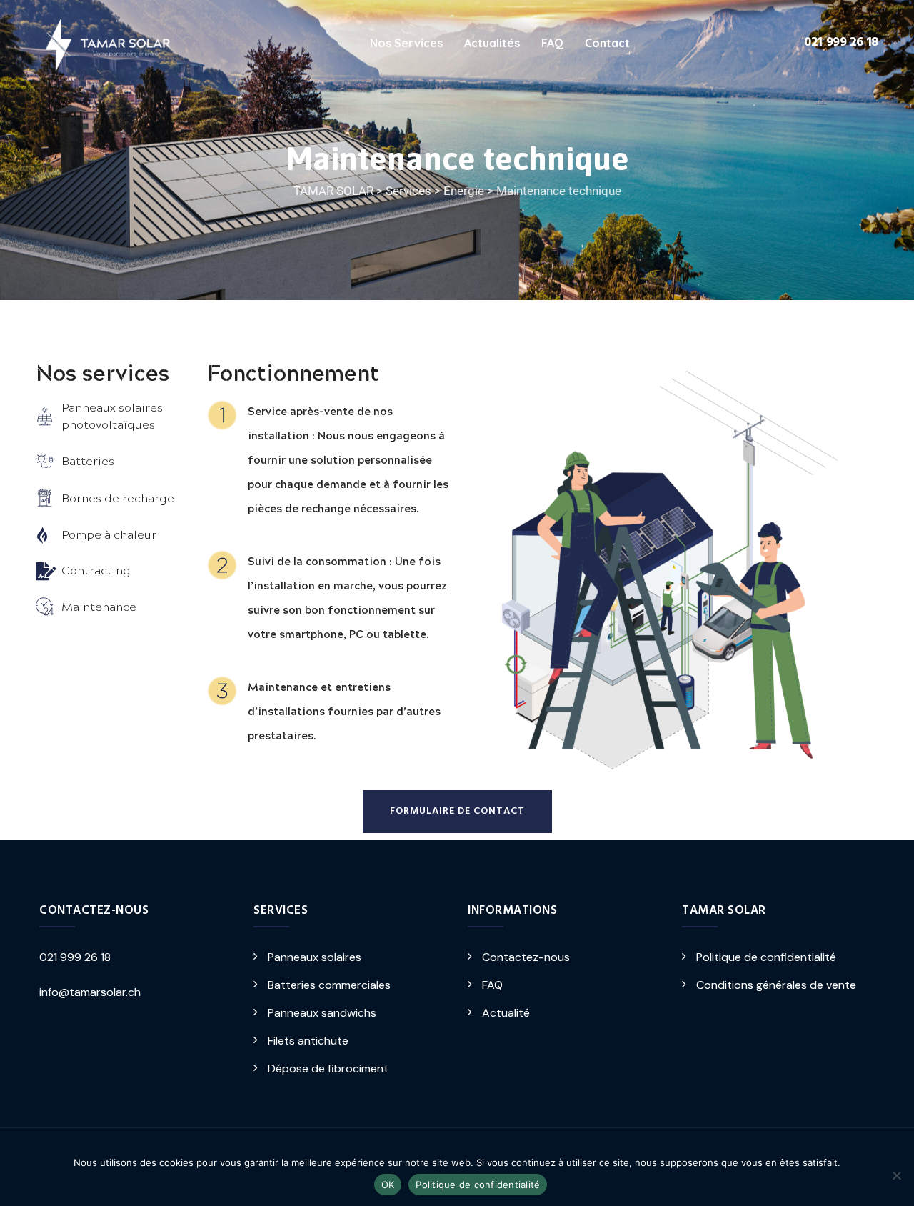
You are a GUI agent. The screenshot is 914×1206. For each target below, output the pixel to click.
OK (388, 1184)
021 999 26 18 (841, 42)
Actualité (506, 1012)
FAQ (552, 43)
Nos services (406, 43)
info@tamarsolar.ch (90, 992)
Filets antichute (308, 1040)
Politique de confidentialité (766, 957)
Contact (607, 43)
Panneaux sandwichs (322, 1012)
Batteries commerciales (329, 984)
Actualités (492, 43)
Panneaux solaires (314, 957)
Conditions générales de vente (776, 984)
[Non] (896, 1175)
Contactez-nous (526, 957)
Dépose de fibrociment (328, 1068)
